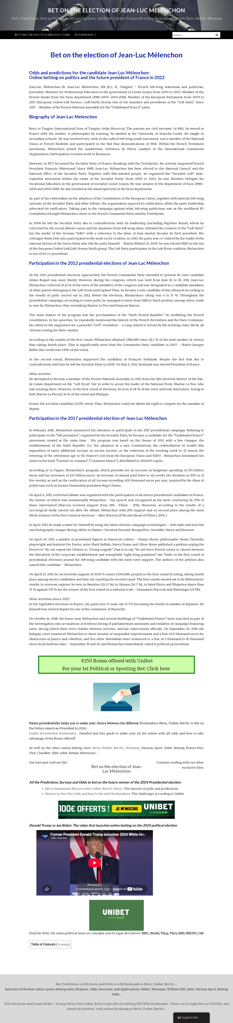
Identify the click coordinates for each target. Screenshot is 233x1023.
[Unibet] (116, 810)
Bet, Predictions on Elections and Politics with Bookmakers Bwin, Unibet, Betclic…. (116, 984)
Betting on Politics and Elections (42, 34)
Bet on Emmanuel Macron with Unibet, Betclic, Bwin (83, 788)
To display (63, 944)
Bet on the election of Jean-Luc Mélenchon (116, 10)
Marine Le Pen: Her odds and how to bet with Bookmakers (87, 794)
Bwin (96, 748)
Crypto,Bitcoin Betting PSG (122, 1004)
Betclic (119, 748)
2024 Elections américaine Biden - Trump (35, 1004)
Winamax (133, 748)
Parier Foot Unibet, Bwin (84, 1004)
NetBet (107, 748)
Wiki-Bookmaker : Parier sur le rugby (170, 1004)
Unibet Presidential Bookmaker (52, 733)
